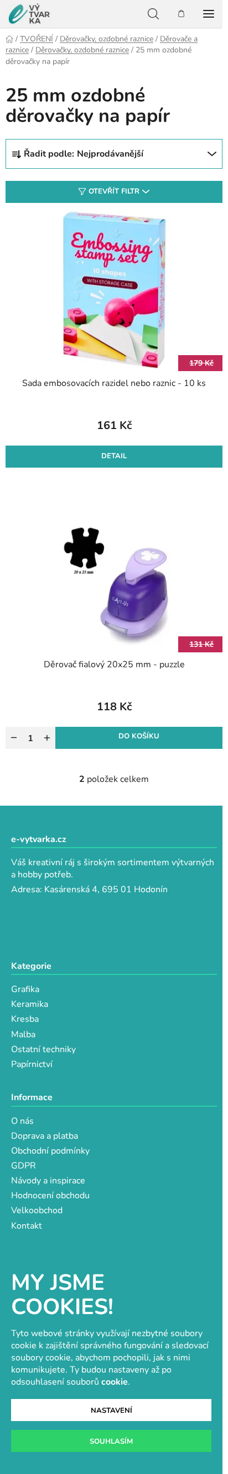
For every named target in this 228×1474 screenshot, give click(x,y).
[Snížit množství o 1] (14, 738)
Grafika (25, 989)
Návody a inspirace (48, 1181)
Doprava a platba (44, 1136)
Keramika (29, 1004)
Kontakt (26, 1226)
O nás (22, 1121)
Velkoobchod (37, 1210)
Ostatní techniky (43, 1049)
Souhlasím (111, 1441)
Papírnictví (32, 1064)
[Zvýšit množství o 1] (47, 738)
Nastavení (111, 1411)
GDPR (23, 1166)
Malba (23, 1034)
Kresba (25, 1019)
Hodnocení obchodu (50, 1195)
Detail (114, 456)
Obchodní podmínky (50, 1151)
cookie (114, 1382)
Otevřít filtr (114, 191)
